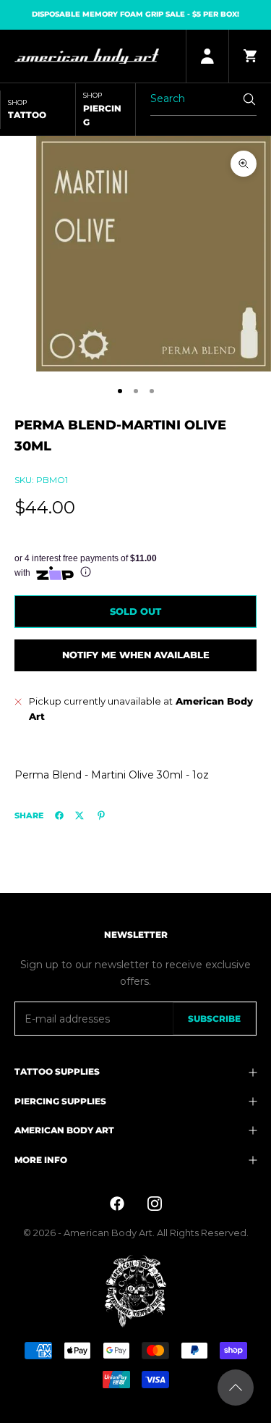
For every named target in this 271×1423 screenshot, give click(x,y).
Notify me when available (136, 654)
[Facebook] (59, 815)
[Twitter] (79, 815)
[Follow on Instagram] (154, 1203)
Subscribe (214, 1018)
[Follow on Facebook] (117, 1203)
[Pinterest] (101, 815)
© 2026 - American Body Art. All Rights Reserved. (136, 1232)
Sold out (135, 611)
